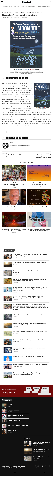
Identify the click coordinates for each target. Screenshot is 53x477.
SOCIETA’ (35, 392)
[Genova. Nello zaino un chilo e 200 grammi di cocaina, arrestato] (8, 273)
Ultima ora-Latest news (44, 394)
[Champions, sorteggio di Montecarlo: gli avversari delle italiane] (8, 350)
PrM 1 (11, 142)
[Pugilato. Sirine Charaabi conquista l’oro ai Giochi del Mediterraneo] (8, 342)
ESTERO (29, 390)
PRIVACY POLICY (38, 401)
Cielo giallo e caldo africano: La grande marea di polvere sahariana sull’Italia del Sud (29, 324)
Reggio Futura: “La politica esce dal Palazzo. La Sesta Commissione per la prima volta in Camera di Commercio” (30, 297)
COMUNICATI (45, 392)
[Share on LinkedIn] (20, 78)
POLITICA (45, 388)
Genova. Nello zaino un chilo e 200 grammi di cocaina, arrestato (28, 271)
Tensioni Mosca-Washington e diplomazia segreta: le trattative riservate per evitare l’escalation (31, 373)
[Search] (51, 2)
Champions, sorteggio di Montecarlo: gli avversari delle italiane (29, 348)
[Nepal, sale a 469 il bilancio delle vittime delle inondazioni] (8, 333)
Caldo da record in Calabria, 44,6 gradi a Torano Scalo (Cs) (29, 262)
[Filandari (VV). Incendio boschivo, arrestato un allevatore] (8, 317)
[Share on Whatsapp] (23, 78)
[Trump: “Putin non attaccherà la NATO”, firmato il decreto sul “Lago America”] (8, 366)
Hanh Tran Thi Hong (13, 410)
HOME (28, 388)
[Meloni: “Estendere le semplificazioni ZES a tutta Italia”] (8, 358)
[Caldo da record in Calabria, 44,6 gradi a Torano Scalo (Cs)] (8, 264)
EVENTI (11, 6)
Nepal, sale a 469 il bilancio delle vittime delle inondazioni (30, 331)
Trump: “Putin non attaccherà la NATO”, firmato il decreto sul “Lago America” (30, 365)
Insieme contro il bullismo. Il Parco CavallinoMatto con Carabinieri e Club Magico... (14, 184)
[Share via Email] (26, 78)
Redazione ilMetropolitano (15, 415)
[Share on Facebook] (10, 78)
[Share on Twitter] (13, 78)
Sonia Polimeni (12, 430)
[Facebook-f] (35, 466)
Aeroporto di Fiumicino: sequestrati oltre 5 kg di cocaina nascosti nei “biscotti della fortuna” (29, 280)
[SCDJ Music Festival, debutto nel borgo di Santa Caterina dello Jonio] (39, 173)
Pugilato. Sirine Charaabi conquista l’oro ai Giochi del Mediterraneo (28, 340)
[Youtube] (42, 466)
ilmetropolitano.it (5, 6)
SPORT (36, 390)
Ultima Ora (27, 438)
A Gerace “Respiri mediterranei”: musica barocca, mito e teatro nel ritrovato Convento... (39, 231)
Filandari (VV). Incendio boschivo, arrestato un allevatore (29, 315)
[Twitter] (38, 466)
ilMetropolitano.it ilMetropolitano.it (18, 425)
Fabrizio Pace (11, 405)
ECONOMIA (45, 390)
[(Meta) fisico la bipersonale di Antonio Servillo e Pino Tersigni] (39, 197)
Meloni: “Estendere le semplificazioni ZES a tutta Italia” (29, 356)
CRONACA (36, 388)
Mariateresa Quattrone (14, 420)
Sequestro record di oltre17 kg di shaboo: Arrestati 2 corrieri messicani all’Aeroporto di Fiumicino (30, 255)
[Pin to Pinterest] (16, 78)
